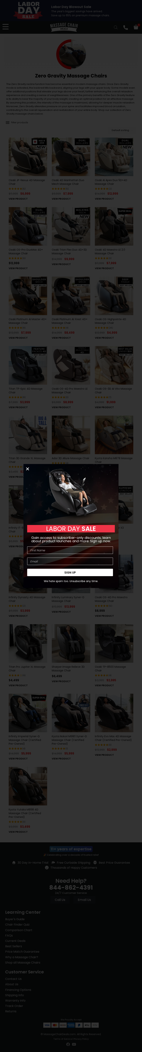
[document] (71, 526)
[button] (28, 469)
